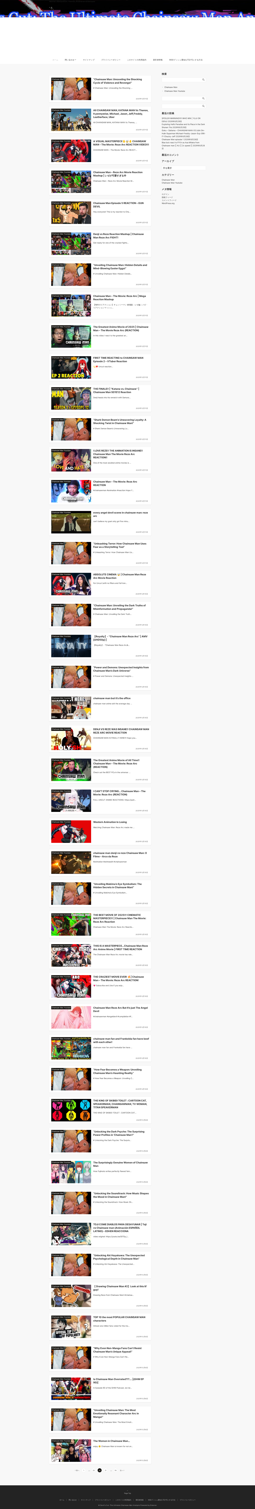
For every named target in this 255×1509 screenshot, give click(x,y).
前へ (77, 1470)
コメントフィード (169, 200)
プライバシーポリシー (188, 1500)
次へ (121, 1470)
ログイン (165, 194)
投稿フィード (167, 197)
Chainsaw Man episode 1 (173, 139)
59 (115, 1470)
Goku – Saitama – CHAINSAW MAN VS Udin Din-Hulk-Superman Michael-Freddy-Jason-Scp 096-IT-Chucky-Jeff (183, 133)
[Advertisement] (127, 36)
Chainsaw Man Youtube (174, 91)
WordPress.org (168, 203)
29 (94, 1470)
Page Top (127, 1493)
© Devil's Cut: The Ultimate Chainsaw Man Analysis (119, 1505)
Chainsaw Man (170, 87)
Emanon (153, 1505)
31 (105, 1470)
